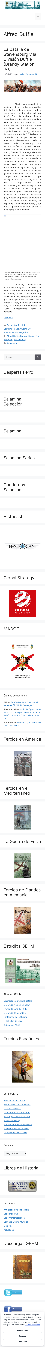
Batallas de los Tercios (14, 1100)
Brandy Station (14, 325)
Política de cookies (32, 1325)
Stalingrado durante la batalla (18, 1001)
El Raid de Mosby (12, 1120)
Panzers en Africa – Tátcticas (18, 1124)
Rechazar (22, 1336)
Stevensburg (20, 339)
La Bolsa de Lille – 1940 (15, 1132)
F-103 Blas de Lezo (13, 1021)
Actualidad (9, 1230)
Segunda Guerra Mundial (16, 1222)
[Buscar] (38, 357)
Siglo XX (8, 1226)
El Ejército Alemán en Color (17, 1005)
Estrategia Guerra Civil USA (17, 1116)
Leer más (8, 318)
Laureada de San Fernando (17, 1112)
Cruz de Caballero (12, 1108)
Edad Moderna (11, 1214)
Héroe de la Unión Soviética (17, 1104)
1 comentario (13, 343)
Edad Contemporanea (14, 1218)
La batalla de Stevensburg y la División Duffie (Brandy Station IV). (20, 59)
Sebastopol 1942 (12, 1025)
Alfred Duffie (13, 336)
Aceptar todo (22, 1330)
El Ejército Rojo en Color (15, 1013)
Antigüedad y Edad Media (16, 1210)
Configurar (22, 1342)
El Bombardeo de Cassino (16, 1128)
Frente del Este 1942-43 (15, 1009)
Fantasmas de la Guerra (15, 1017)
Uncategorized (22, 332)
